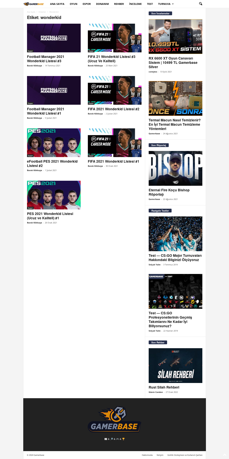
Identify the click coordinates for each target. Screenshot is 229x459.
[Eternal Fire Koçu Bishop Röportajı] (175, 168)
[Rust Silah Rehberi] (175, 365)
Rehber (119, 4)
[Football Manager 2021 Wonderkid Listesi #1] (54, 90)
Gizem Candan (156, 392)
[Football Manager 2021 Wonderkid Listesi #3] (54, 38)
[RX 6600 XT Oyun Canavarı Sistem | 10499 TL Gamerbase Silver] (175, 36)
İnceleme (135, 4)
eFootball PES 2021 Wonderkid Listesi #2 (52, 163)
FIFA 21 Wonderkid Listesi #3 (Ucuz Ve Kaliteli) (111, 58)
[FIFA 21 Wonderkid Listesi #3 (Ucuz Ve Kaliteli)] (115, 38)
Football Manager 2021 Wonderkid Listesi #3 (45, 58)
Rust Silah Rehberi (164, 387)
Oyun (73, 4)
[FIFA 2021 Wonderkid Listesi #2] (115, 90)
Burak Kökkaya (34, 65)
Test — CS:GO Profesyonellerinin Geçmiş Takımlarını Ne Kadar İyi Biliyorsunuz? (170, 319)
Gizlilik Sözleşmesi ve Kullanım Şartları (185, 455)
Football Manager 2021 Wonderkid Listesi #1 (45, 111)
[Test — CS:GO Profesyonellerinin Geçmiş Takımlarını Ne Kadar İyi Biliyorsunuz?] (175, 291)
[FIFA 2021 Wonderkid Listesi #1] (115, 142)
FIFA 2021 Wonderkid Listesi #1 (113, 161)
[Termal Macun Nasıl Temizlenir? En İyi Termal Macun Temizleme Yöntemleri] (175, 98)
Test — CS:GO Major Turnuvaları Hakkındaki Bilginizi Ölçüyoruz (175, 257)
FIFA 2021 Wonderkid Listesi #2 (113, 109)
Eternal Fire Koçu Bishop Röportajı (169, 192)
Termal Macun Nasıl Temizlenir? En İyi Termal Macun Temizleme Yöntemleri (175, 124)
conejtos (153, 71)
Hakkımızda (147, 455)
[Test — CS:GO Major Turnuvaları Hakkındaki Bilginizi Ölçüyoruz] (175, 233)
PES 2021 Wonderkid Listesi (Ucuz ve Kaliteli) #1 (50, 215)
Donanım (102, 4)
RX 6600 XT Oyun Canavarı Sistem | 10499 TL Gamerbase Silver (173, 62)
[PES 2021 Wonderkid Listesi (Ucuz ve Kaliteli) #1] (54, 195)
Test (150, 4)
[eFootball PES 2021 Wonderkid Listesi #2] (54, 142)
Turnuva (164, 4)
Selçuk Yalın (154, 264)
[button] (200, 4)
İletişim (160, 455)
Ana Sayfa (57, 4)
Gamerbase (154, 133)
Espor (87, 4)
